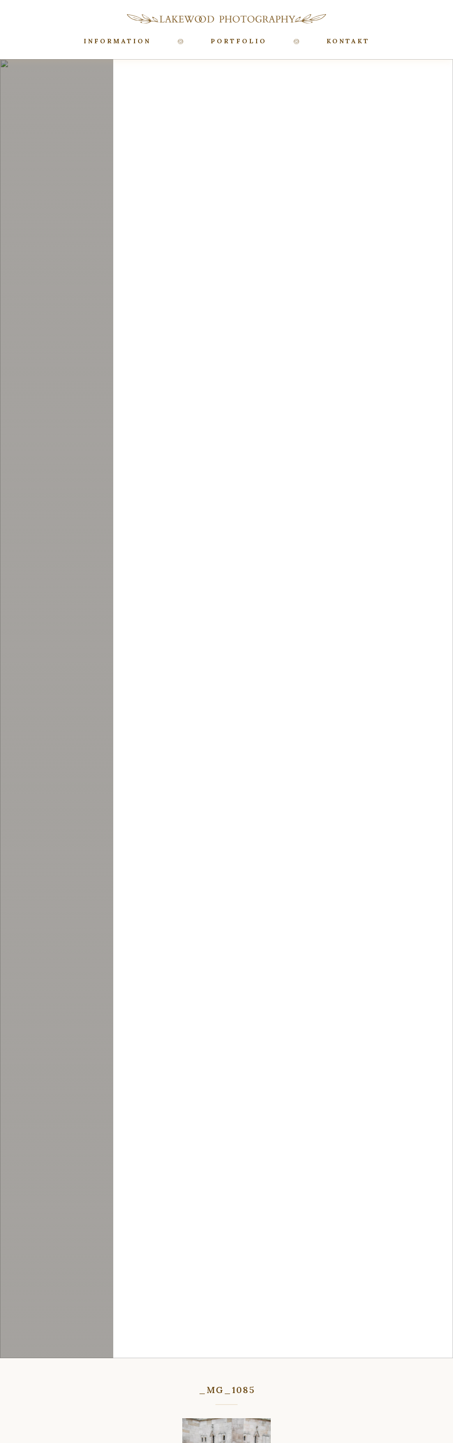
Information (117, 41)
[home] (226, 18)
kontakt (348, 41)
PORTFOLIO (239, 41)
